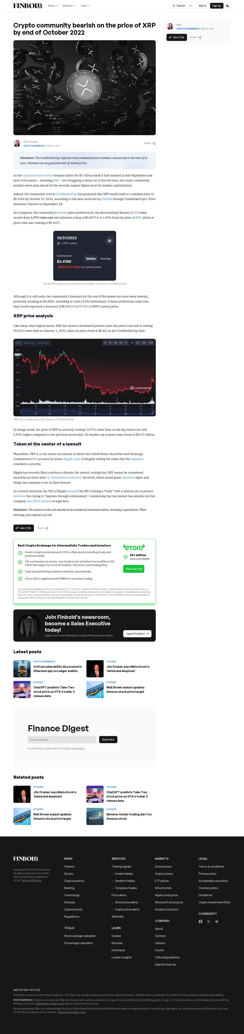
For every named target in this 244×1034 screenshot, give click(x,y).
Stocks (111, 661)
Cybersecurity (73, 909)
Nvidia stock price (166, 909)
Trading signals (121, 866)
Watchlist (118, 916)
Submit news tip (165, 964)
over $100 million (39, 501)
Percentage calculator (78, 943)
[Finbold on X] (208, 921)
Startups (69, 902)
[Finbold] (27, 5)
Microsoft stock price (169, 902)
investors (128, 477)
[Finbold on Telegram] (216, 921)
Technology (72, 895)
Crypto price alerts (126, 909)
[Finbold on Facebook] (201, 921)
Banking (69, 888)
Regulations (71, 916)
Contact (160, 936)
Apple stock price (166, 895)
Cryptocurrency (34, 145)
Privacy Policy (78, 748)
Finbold (106, 199)
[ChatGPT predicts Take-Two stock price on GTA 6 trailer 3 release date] (22, 689)
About (159, 928)
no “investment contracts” (64, 477)
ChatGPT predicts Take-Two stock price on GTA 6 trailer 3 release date (54, 692)
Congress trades (124, 888)
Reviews (117, 943)
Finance (69, 866)
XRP (56, 180)
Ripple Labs (72, 459)
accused (72, 491)
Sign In (202, 5)
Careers (160, 943)
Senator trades (123, 881)
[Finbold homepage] (33, 858)
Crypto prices (164, 873)
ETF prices (162, 881)
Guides (116, 936)
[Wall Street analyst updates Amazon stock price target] (95, 689)
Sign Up (216, 5)
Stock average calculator (80, 936)
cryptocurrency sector (38, 175)
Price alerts (119, 895)
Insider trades (122, 873)
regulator (137, 459)
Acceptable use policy (213, 881)
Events (159, 950)
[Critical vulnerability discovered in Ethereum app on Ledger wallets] (22, 668)
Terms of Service (31, 880)
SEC (34, 459)
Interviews (118, 950)
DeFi (134, 212)
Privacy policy (207, 873)
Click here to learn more (50, 1003)
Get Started (133, 569)
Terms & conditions (211, 866)
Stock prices (163, 866)
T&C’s (67, 748)
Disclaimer (206, 895)
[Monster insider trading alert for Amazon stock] (95, 816)
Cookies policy (208, 888)
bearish (62, 212)
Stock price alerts (125, 902)
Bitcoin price (163, 888)
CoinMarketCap (66, 194)
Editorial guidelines (167, 957)
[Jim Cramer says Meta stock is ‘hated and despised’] (95, 668)
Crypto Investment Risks (215, 902)
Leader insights (122, 957)
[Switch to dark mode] (228, 6)
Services (118, 858)
